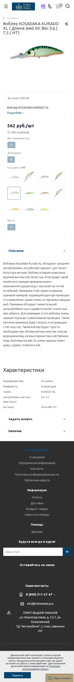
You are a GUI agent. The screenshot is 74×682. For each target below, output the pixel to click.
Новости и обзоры (37, 514)
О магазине (37, 457)
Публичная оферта (37, 480)
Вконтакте (26, 574)
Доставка (37, 503)
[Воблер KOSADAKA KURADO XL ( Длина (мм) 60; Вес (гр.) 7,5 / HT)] (37, 65)
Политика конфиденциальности (37, 474)
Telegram (36, 574)
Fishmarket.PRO (37, 450)
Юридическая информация (37, 463)
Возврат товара (37, 509)
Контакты (37, 468)
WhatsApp (46, 574)
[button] (59, 678)
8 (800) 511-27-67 (39, 594)
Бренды (37, 531)
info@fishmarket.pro (40, 603)
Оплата (37, 497)
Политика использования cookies (41, 667)
